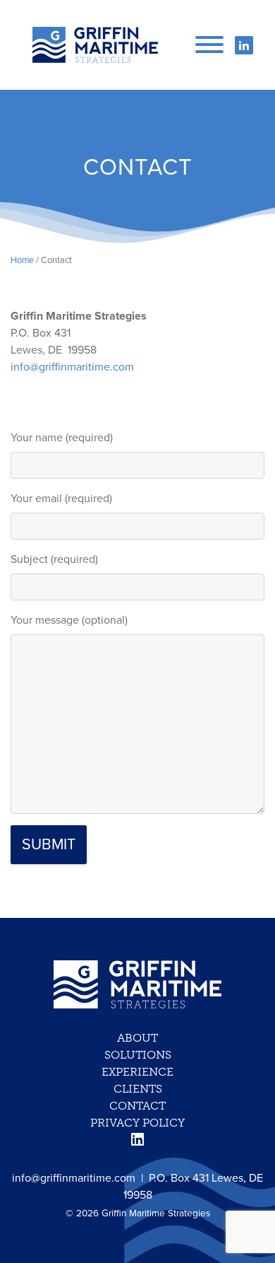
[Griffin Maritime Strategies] (95, 45)
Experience (137, 1071)
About (137, 1037)
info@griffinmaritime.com (72, 367)
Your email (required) (61, 498)
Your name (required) (62, 438)
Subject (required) (54, 559)
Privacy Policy (137, 1122)
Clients (138, 1088)
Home (22, 260)
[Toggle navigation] (209, 43)
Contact (137, 1105)
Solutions (137, 1054)
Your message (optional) (69, 620)
